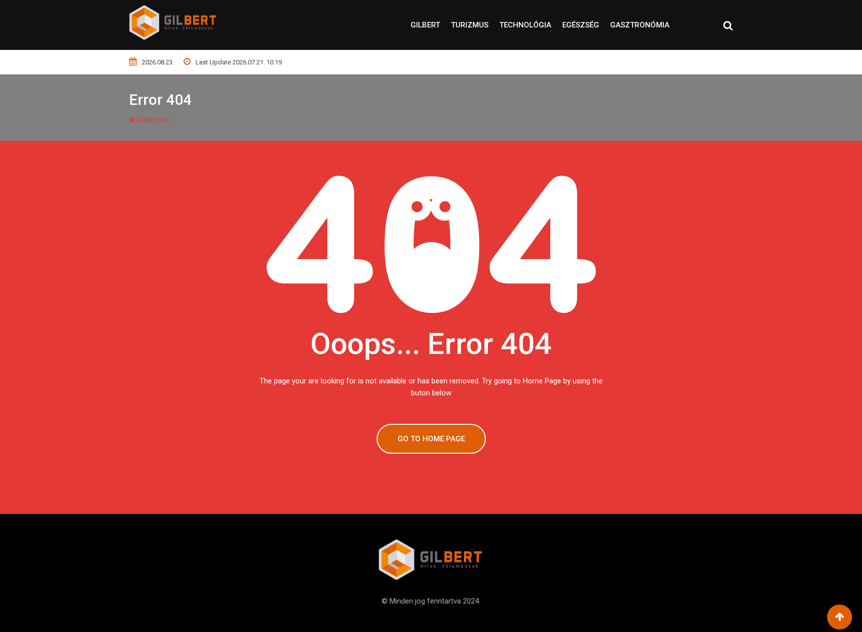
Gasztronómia (639, 24)
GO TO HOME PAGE (431, 438)
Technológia (525, 24)
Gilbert (425, 24)
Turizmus (469, 24)
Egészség (580, 24)
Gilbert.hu (151, 120)
